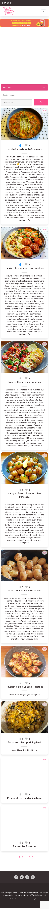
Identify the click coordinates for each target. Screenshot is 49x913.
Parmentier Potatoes (24, 846)
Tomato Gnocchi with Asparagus (24, 149)
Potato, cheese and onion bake (24, 798)
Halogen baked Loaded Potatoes (24, 686)
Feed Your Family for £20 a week (33, 892)
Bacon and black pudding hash (24, 742)
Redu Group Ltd (39, 895)
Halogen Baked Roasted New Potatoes (24, 495)
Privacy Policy (34, 899)
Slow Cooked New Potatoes (24, 590)
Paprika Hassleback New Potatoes (24, 268)
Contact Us (13, 899)
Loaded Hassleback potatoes (24, 382)
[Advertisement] (24, 54)
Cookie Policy (23, 899)
